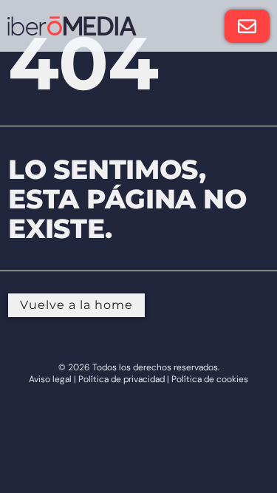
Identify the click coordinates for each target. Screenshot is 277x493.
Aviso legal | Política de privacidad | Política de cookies (138, 379)
